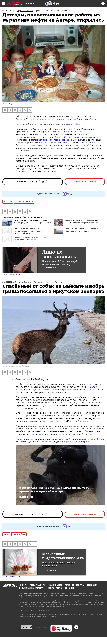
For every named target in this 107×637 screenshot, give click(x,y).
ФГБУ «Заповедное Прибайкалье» (16, 366)
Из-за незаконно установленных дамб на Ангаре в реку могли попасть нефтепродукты (32, 221)
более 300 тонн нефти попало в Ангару (76, 137)
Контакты (23, 585)
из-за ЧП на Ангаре (77, 124)
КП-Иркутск (90, 387)
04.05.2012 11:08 (8, 11)
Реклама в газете (55, 585)
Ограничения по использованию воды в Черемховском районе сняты (81, 230)
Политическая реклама (74, 585)
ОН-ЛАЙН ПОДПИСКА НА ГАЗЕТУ (31, 588)
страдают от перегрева (76, 441)
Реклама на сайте (37, 585)
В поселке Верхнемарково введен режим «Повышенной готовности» (30, 238)
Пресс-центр (92, 585)
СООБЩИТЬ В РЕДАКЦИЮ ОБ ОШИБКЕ (60, 588)
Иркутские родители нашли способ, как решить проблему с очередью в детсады (81, 221)
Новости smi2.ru (11, 274)
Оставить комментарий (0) (85, 182)
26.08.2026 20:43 (9, 282)
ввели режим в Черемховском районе (58, 140)
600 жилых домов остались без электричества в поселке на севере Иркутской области (28, 231)
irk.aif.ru (100, 439)
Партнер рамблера (41, 627)
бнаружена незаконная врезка (56, 131)
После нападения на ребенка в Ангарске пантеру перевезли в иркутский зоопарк (53, 489)
